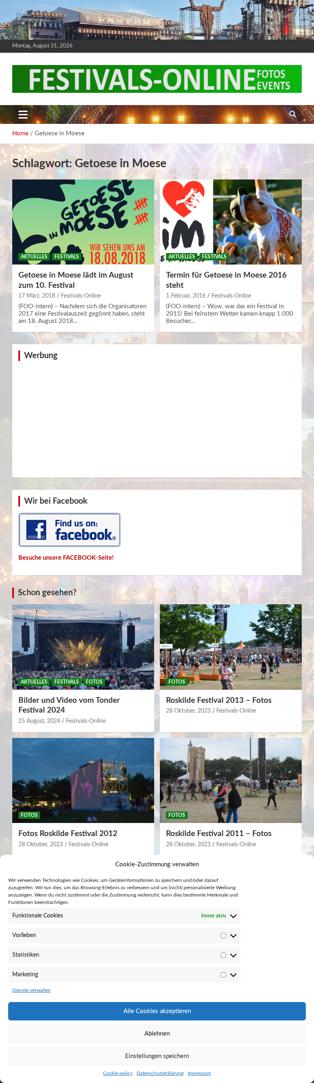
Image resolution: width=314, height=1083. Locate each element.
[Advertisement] (157, 418)
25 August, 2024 (39, 721)
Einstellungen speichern (157, 1056)
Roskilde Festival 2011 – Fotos (218, 834)
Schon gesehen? (47, 593)
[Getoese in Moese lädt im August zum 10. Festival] (83, 222)
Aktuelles (34, 256)
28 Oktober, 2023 (188, 711)
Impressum (199, 1073)
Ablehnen (157, 1034)
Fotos (94, 681)
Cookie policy (117, 1073)
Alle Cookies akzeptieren (157, 1011)
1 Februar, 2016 (186, 296)
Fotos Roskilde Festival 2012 (67, 834)
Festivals (66, 256)
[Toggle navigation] (23, 114)
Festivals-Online (81, 296)
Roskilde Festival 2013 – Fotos (218, 700)
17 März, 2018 (36, 296)
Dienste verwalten (31, 990)
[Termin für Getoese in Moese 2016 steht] (230, 222)
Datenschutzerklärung (160, 1073)
